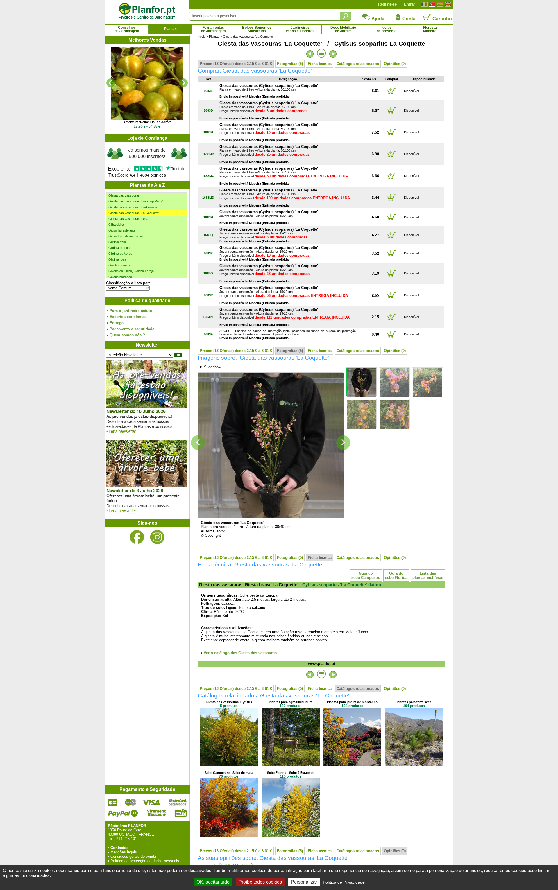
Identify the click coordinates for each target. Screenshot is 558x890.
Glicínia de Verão (120, 253)
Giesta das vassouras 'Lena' (128, 218)
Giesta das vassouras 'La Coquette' (133, 213)
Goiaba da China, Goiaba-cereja (131, 271)
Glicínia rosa (117, 259)
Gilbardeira (116, 224)
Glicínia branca (119, 248)
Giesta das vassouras (124, 195)
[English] (447, 4)
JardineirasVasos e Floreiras (300, 29)
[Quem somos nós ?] (147, 161)
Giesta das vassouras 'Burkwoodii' (132, 207)
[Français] (424, 4)
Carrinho (441, 18)
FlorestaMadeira (430, 29)
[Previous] (110, 82)
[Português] (431, 4)
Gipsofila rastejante (121, 230)
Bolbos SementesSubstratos (256, 29)
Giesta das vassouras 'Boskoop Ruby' (135, 201)
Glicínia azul (117, 242)
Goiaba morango (120, 277)
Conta (408, 18)
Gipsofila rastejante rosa (125, 236)
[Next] (183, 82)
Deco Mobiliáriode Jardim (343, 29)
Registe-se (387, 4)
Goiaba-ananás (119, 265)
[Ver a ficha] (147, 83)
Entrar (409, 4)
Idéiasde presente (386, 29)
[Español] (439, 4)
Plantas (170, 29)
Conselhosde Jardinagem (127, 29)
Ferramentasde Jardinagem (213, 29)
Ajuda (377, 18)
